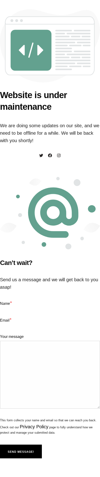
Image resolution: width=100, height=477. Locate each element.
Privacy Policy (34, 426)
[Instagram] (59, 156)
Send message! (21, 451)
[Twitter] (41, 156)
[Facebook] (50, 156)
